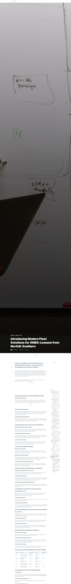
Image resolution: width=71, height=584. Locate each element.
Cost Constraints (54, 443)
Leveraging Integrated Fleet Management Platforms (56, 419)
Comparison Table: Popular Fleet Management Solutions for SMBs (55, 440)
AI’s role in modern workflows (25, 465)
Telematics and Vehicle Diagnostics (55, 409)
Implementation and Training (56, 438)
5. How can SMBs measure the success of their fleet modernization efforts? (56, 470)
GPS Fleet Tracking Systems (56, 407)
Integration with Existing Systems (55, 447)
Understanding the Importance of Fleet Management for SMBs (55, 392)
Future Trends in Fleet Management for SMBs (55, 449)
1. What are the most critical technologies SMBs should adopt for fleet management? (56, 459)
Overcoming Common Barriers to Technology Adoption (55, 442)
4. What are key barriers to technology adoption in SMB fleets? (56, 467)
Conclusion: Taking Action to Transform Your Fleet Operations (55, 457)
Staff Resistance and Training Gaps (56, 445)
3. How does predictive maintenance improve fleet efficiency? (55, 464)
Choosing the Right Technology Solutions (55, 437)
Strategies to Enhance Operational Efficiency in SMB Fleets (55, 413)
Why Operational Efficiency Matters (56, 395)
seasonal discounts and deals (41, 575)
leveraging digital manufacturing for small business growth (24, 380)
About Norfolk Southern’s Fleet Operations (55, 401)
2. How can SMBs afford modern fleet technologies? (56, 462)
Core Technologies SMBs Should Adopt (55, 406)
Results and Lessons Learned (56, 432)
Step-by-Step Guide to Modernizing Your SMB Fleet (55, 434)
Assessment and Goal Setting (56, 435)
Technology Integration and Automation (56, 403)
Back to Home (14, 1)
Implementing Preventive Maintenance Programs (55, 415)
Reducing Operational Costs (56, 422)
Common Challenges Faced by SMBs (56, 397)
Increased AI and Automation (56, 450)
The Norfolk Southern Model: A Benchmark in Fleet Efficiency (55, 399)
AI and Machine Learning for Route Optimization (56, 411)
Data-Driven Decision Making (56, 404)
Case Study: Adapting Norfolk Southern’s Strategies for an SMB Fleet (55, 428)
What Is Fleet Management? (56, 393)
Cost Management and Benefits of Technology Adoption (55, 421)
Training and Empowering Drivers (55, 417)
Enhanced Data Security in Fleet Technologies (55, 454)
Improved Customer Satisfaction (55, 425)
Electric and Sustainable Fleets (55, 452)
